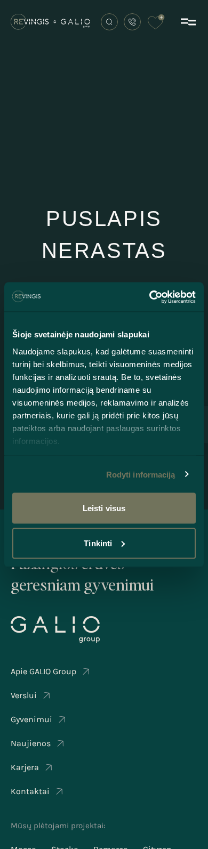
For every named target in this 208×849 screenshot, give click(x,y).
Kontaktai (30, 791)
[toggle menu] (188, 22)
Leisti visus (104, 508)
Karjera (25, 767)
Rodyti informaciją (140, 474)
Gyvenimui (31, 719)
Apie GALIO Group (43, 671)
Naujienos (31, 743)
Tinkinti (98, 542)
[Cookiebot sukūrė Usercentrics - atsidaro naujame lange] (149, 297)
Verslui (24, 695)
